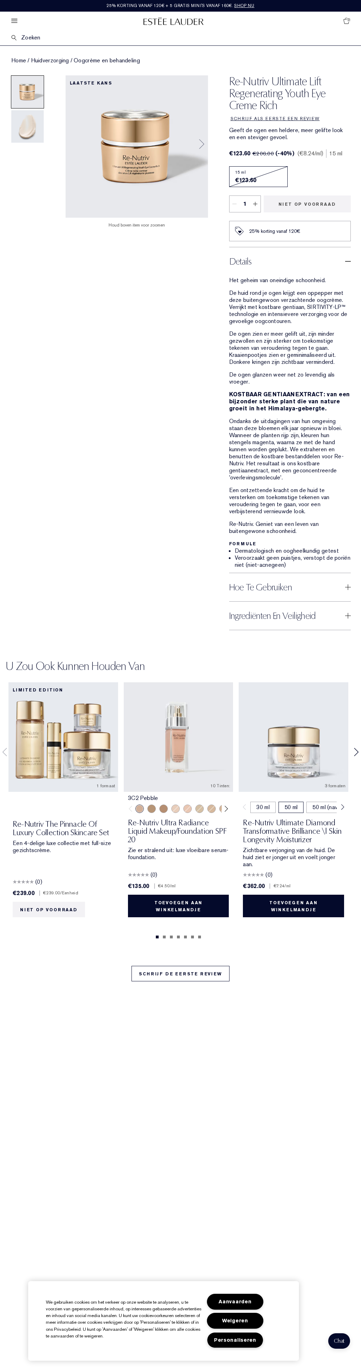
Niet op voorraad (307, 204)
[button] (339, 1341)
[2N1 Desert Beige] (199, 808)
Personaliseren (235, 1340)
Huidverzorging (50, 60)
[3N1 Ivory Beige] (211, 808)
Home (18, 60)
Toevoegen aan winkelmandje (178, 906)
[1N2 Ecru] (187, 808)
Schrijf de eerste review (180, 974)
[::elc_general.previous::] (132, 809)
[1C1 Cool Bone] (175, 808)
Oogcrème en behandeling (107, 60)
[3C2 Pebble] (139, 808)
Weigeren (235, 1320)
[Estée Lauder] (173, 21)
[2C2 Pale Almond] (163, 808)
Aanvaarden (235, 1301)
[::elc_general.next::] (225, 809)
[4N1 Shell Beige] (151, 808)
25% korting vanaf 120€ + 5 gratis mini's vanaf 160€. (180, 5)
